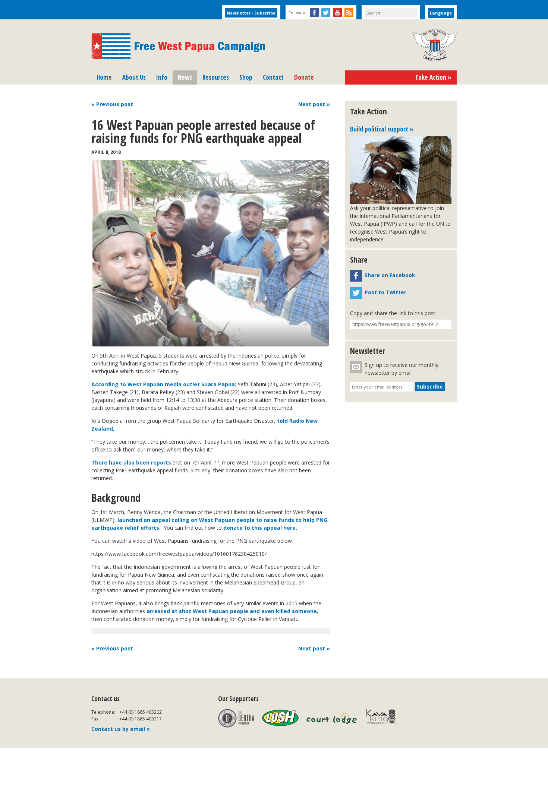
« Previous (112, 104)
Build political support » (381, 129)
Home (104, 77)
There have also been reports (131, 462)
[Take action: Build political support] (400, 170)
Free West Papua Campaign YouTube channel (337, 12)
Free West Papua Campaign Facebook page (314, 12)
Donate (304, 77)
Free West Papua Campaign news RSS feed (348, 12)
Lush (280, 718)
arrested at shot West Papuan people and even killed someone (232, 611)
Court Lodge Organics (332, 718)
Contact (273, 77)
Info (161, 77)
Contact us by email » (120, 728)
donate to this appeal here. (261, 527)
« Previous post (112, 648)
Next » (314, 104)
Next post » (314, 648)
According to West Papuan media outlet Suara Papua (163, 384)
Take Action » (433, 77)
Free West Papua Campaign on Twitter (325, 12)
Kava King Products (385, 718)
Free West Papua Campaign (178, 46)
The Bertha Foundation (236, 718)
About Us (134, 77)
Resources (215, 77)
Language (441, 13)
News (185, 77)
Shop (245, 77)
